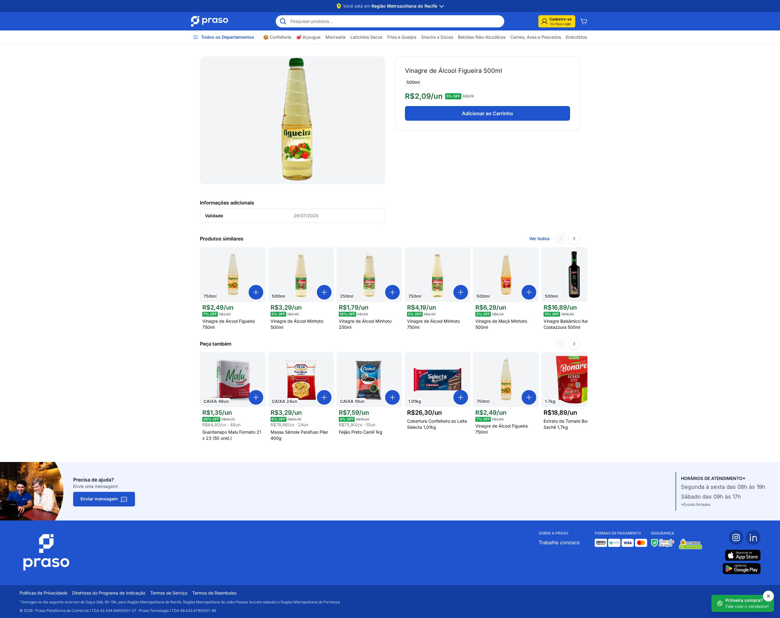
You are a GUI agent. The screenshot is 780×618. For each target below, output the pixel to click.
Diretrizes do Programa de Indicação (108, 592)
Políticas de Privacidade (43, 592)
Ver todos (539, 238)
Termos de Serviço (168, 592)
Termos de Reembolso (214, 592)
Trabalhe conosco (559, 542)
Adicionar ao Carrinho (487, 113)
